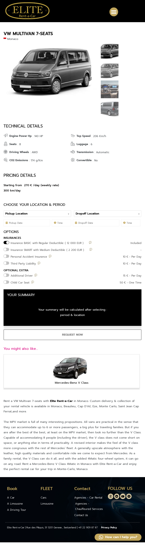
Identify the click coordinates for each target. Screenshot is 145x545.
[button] (113, 11)
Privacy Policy (109, 527)
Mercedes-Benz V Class (71, 382)
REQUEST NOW (72, 334)
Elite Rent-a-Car (61, 401)
